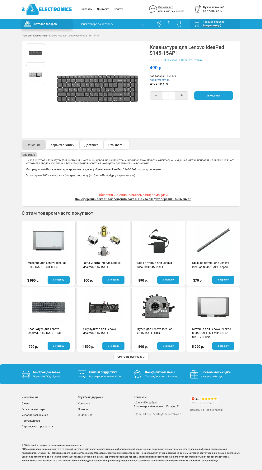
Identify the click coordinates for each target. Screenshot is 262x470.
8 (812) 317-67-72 (144, 414)
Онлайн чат (165, 7)
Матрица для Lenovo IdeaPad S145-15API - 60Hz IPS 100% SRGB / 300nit (211, 333)
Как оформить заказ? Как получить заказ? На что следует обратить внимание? (133, 199)
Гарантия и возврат (34, 409)
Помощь (83, 409)
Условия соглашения (35, 414)
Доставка (103, 9)
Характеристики (160, 79)
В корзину (213, 95)
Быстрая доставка (46, 372)
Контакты (86, 9)
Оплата (118, 9)
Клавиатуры (40, 35)
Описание (34, 145)
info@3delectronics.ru (169, 414)
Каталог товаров (45, 24)
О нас (25, 403)
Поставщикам (31, 420)
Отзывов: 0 (116, 145)
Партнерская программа (37, 426)
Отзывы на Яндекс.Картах (206, 409)
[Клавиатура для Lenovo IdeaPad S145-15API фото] (35, 53)
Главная (26, 35)
